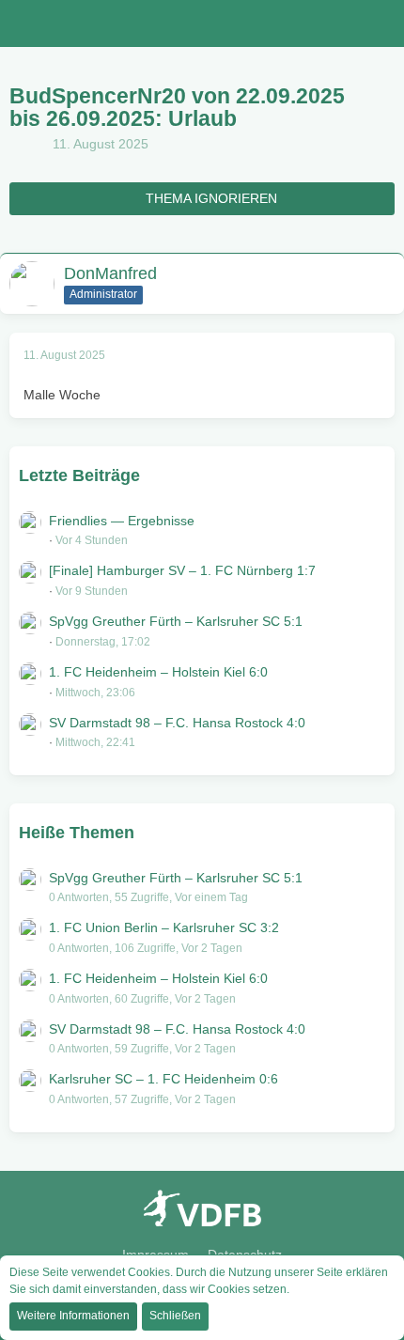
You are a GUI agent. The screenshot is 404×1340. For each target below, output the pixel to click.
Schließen (175, 1315)
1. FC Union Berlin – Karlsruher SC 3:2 (164, 927)
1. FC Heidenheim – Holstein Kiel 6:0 (158, 671)
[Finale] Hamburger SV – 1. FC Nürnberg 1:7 (182, 570)
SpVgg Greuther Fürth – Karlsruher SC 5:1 (176, 621)
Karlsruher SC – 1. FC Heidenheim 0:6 (163, 1078)
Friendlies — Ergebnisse (121, 520)
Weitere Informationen (73, 1315)
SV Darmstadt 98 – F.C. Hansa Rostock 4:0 (177, 722)
